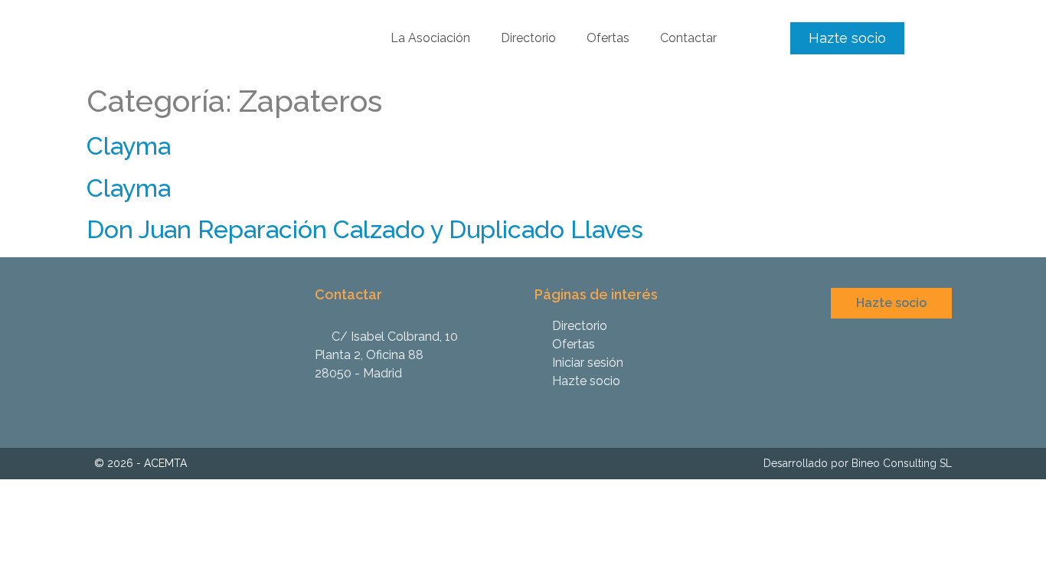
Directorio (528, 38)
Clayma (129, 146)
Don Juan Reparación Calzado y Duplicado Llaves (365, 229)
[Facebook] (942, 406)
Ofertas (608, 38)
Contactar (688, 38)
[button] (847, 38)
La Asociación (430, 38)
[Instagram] (917, 406)
